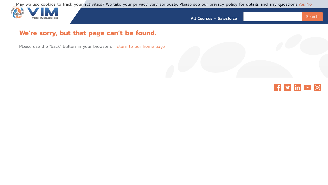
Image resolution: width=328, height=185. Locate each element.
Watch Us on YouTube (307, 87)
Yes (301, 4)
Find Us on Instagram (317, 87)
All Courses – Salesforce (214, 18)
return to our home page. (141, 46)
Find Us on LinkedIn (297, 87)
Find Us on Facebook (277, 87)
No (309, 4)
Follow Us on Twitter (287, 87)
